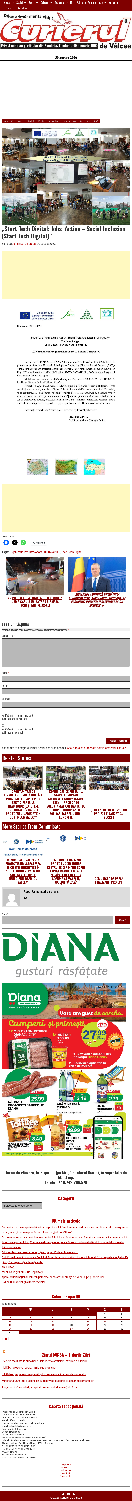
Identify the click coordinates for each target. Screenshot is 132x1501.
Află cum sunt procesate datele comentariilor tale (96, 748)
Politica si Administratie (89, 3)
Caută (5, 914)
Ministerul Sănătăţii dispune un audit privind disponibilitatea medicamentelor (48, 1380)
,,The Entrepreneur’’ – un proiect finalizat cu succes (109, 814)
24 (10, 1329)
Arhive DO (66, 1470)
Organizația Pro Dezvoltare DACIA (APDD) (35, 552)
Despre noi (66, 1464)
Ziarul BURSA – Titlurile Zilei (66, 1355)
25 (31, 1329)
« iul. (4, 1338)
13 (71, 1321)
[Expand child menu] (13, 3)
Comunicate (17, 121)
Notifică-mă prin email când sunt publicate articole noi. (17, 731)
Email (5, 686)
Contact (10, 8)
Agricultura (115, 3)
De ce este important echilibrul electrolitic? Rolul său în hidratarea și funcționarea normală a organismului (64, 1237)
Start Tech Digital (72, 552)
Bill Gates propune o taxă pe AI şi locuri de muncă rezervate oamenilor (44, 1374)
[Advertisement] (66, 92)
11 (31, 1321)
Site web (6, 699)
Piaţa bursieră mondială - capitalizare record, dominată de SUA (39, 1387)
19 (53, 1325)
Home (6, 121)
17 (10, 1325)
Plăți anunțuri (66, 1476)
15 (105, 1321)
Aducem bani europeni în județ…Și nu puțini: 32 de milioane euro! (40, 1252)
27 (71, 1329)
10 (10, 1321)
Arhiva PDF (66, 1467)
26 (53, 1329)
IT (71, 3)
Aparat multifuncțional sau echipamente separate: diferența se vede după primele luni (53, 1277)
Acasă (7, 3)
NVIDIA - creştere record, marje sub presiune (29, 1367)
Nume (5, 673)
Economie (59, 3)
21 (88, 1325)
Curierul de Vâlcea (71, 1497)
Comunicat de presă (24, 243)
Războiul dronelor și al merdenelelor (24, 1282)
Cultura (44, 3)
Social (19, 3)
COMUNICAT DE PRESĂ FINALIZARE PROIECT (109, 880)
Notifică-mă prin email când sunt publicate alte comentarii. (17, 717)
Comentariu (8, 635)
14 (88, 1321)
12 (53, 1321)
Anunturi (22, 8)
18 (31, 1325)
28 (88, 1329)
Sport (32, 3)
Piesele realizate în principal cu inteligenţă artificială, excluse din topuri (44, 1361)
